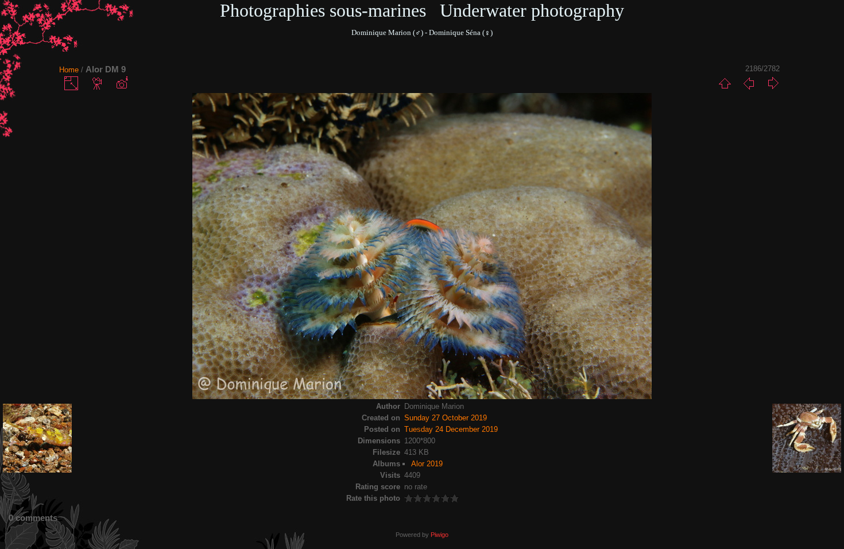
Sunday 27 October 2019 (445, 417)
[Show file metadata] (122, 83)
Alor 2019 (427, 463)
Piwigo (439, 534)
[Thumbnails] (725, 83)
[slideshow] (98, 83)
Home (69, 69)
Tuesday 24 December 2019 (451, 429)
